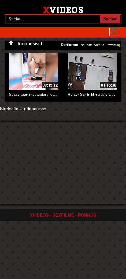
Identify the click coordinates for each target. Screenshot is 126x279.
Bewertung (113, 45)
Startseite (9, 109)
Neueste (87, 45)
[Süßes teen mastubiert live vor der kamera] (33, 71)
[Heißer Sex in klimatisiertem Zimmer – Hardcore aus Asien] (92, 71)
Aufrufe (99, 45)
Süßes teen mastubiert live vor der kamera (45, 94)
